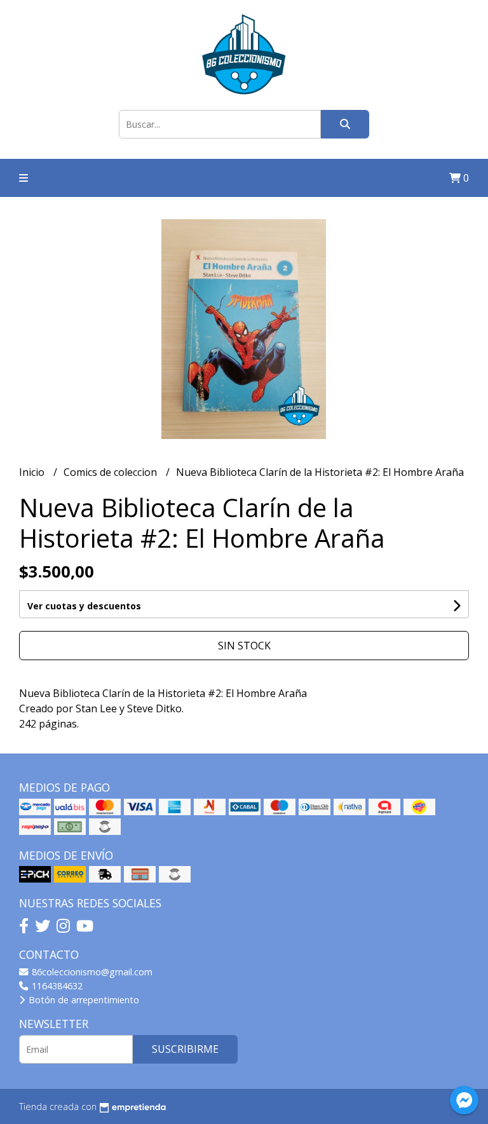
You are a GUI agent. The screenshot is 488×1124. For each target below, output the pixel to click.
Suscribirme (185, 1049)
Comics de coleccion (111, 472)
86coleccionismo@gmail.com (90, 972)
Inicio (33, 472)
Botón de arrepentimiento (82, 1000)
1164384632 (56, 986)
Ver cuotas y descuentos (84, 606)
